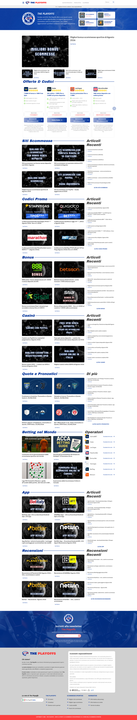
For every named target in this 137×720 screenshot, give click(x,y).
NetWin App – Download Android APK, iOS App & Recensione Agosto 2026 (69, 542)
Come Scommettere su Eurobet (95, 149)
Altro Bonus (101, 308)
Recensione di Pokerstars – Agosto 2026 (97, 587)
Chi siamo (50, 699)
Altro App (101, 546)
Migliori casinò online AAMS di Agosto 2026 (69, 364)
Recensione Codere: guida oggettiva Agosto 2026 (100, 582)
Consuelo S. (90, 174)
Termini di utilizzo (95, 705)
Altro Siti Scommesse (101, 187)
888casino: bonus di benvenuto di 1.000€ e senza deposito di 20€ (36, 280)
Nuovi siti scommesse (75, 708)
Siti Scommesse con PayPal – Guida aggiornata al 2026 (66, 190)
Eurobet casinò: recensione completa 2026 (98, 357)
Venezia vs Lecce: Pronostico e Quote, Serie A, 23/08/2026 (67, 397)
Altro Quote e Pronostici (100, 424)
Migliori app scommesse (75, 702)
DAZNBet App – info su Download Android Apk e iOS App (68, 515)
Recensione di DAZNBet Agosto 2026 (67, 573)
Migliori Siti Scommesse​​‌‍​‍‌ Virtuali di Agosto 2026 (99, 182)
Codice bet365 (73, 705)
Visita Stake (56, 120)
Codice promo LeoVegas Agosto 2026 (97, 226)
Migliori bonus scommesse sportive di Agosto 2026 (35, 190)
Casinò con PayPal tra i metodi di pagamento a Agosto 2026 (33, 339)
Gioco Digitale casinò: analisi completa (97, 330)
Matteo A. (90, 227)
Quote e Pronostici (67, 2)
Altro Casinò (100, 362)
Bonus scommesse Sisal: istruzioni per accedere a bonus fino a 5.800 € (35, 307)
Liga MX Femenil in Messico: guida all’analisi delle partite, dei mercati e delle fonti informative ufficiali (36, 482)
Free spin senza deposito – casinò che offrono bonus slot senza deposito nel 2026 (69, 339)
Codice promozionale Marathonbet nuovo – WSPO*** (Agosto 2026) (37, 248)
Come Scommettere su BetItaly (95, 154)
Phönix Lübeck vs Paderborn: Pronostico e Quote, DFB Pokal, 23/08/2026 (36, 423)
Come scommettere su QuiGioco (96, 159)
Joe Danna (73, 44)
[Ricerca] (113, 2)
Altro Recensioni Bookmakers (101, 598)
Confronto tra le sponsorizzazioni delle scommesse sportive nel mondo (35, 455)
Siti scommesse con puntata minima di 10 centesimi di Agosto (68, 164)
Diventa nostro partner (54, 705)
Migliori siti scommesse (75, 699)
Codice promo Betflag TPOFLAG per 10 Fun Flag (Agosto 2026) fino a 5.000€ (69, 248)
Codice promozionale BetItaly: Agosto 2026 (98, 207)
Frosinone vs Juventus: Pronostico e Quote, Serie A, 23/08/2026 (37, 397)
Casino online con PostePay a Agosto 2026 (98, 347)
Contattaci (51, 702)
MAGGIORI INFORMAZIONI (32, 120)
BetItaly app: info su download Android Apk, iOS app (35, 515)
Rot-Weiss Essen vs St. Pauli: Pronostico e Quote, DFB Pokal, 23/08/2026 (68, 423)
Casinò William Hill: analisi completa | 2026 (98, 352)
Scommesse (86, 2)
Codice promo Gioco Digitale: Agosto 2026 (98, 237)
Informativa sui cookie (96, 702)
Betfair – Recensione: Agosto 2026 (34, 599)
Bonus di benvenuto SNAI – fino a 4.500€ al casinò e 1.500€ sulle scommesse (69, 307)
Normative (92, 696)
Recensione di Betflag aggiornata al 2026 (97, 572)
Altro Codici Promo (100, 248)
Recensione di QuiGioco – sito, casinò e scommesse (100, 577)
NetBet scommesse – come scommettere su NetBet (100, 177)
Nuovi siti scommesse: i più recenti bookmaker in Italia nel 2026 (74, 72)
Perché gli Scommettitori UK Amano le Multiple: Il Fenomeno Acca (66, 455)
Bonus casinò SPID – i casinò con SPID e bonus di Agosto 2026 (35, 365)
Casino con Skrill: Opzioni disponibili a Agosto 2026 (100, 342)
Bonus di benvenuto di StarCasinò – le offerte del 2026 (101, 297)
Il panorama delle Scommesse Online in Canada (66, 481)
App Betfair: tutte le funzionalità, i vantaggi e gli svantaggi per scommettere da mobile (37, 542)
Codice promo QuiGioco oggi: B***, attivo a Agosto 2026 (69, 222)
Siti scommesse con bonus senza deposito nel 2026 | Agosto (36, 164)
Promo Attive (77, 2)
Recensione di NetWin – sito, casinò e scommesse (67, 600)
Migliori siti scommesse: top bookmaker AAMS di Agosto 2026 (41, 72)
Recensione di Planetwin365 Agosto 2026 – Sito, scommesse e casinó (37, 574)
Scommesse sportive (75, 696)
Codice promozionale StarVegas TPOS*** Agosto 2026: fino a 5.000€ (36, 222)
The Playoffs (51, 696)
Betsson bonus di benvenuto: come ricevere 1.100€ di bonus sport (66, 280)
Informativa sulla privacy (97, 699)
